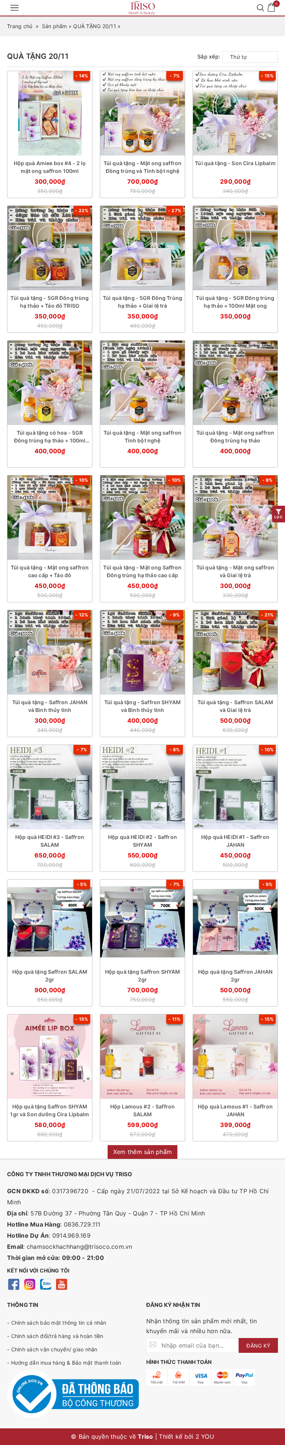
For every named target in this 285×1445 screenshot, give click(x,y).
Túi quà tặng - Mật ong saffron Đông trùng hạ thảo (235, 436)
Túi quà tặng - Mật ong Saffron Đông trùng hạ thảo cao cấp (142, 571)
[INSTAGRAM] (29, 1285)
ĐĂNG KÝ (258, 1345)
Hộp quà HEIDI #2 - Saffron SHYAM (142, 841)
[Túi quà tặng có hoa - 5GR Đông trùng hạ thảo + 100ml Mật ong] (49, 383)
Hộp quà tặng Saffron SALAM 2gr (49, 976)
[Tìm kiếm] (260, 7)
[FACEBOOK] (13, 1285)
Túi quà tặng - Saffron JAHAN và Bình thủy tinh (50, 706)
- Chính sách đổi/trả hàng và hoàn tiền (55, 1336)
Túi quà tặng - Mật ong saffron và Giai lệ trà (235, 571)
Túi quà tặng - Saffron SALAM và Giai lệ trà (235, 706)
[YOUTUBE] (61, 1285)
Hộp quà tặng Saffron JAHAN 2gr (235, 976)
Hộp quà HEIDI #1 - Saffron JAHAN (235, 841)
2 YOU (205, 1436)
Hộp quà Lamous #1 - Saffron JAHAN (235, 1110)
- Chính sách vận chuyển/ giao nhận (52, 1349)
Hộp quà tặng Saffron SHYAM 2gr (142, 976)
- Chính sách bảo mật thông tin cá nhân (57, 1322)
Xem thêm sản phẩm (142, 1151)
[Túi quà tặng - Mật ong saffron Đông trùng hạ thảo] (235, 383)
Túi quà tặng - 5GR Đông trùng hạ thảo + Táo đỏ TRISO (49, 302)
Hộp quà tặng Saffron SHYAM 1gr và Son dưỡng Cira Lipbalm (49, 1110)
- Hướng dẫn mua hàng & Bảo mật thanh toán (64, 1362)
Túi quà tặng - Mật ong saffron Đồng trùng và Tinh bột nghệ (142, 167)
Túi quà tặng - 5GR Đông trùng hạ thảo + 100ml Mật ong (235, 302)
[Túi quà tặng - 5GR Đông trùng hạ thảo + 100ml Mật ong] (235, 248)
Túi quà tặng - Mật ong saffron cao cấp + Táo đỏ (50, 571)
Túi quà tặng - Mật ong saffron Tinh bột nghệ (142, 436)
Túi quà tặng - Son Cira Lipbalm (235, 163)
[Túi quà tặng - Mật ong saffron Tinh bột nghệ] (142, 383)
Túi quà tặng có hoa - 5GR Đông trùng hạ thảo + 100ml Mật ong (50, 436)
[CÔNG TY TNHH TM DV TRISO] (142, 8)
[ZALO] (45, 1285)
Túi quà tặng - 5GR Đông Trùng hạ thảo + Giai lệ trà (142, 302)
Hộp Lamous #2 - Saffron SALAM (142, 1110)
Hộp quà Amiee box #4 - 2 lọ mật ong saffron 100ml (50, 167)
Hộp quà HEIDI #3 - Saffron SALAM (49, 841)
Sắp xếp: (208, 56)
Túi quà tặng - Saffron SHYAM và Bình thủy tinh (142, 706)
